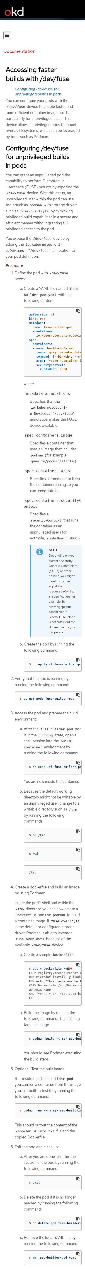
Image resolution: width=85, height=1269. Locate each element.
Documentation (19, 51)
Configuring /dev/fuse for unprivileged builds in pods (38, 92)
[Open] (7, 35)
